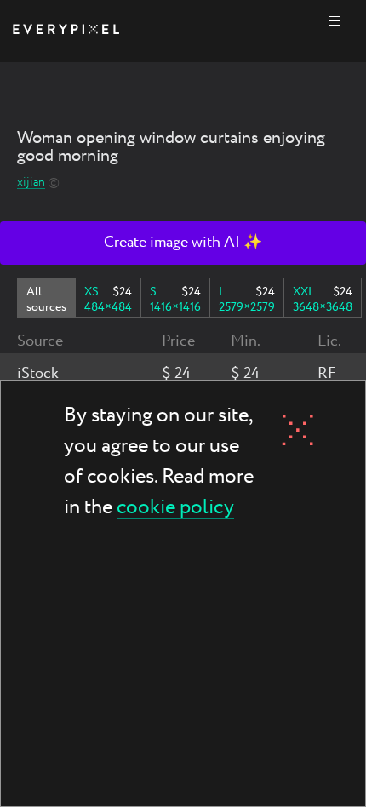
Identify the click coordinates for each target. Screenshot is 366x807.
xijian (31, 182)
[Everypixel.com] (66, 31)
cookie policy (175, 508)
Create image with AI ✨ (183, 243)
